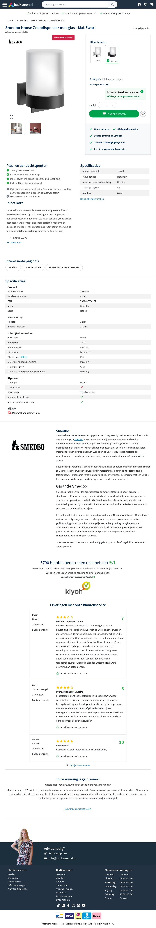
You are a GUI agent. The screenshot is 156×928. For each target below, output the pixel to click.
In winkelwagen (116, 114)
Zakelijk (60, 877)
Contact (60, 881)
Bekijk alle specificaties (92, 198)
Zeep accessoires (38, 20)
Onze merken (63, 899)
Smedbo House (33, 267)
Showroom (61, 885)
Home (10, 20)
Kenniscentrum (64, 896)
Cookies (69, 923)
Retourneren (14, 881)
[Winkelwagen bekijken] (152, 4)
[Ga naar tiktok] (58, 905)
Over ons (60, 874)
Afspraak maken (64, 888)
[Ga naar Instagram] (73, 905)
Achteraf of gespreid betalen (44, 13)
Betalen (11, 874)
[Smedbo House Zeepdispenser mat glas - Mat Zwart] (42, 80)
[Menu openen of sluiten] (4, 4)
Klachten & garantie (18, 888)
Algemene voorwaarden (53, 923)
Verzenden (13, 877)
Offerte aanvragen (17, 885)
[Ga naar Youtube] (83, 905)
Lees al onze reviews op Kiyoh (76, 576)
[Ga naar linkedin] (63, 905)
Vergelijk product (143, 28)
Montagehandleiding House (26, 412)
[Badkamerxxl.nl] (20, 4)
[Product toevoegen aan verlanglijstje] (143, 113)
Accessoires (22, 20)
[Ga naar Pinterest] (78, 905)
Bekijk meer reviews (80, 765)
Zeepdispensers (57, 20)
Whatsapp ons (58, 853)
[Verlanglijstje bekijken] (145, 4)
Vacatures (61, 892)
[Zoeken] (112, 4)
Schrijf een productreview (78, 808)
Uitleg (24, 356)
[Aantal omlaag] (101, 105)
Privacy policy (80, 923)
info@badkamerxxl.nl (62, 858)
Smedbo (13, 267)
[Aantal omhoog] (113, 105)
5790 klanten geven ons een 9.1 (81, 13)
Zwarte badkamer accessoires (64, 267)
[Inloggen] (139, 4)
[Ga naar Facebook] (68, 905)
